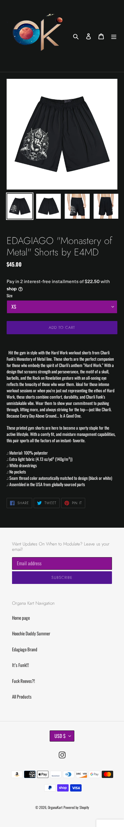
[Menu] (113, 36)
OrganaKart (55, 807)
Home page (21, 617)
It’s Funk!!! (20, 665)
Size (9, 295)
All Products (22, 696)
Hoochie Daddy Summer (31, 633)
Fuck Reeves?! (23, 680)
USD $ (60, 735)
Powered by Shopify (76, 807)
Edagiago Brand (24, 649)
